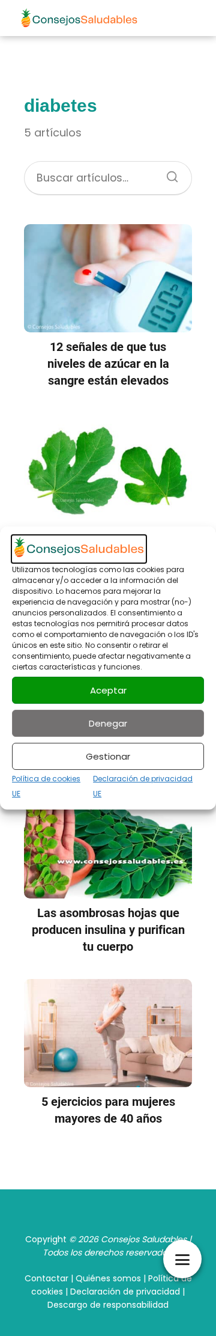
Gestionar (108, 756)
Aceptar (108, 690)
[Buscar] (168, 173)
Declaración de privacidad (125, 1292)
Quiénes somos (108, 1278)
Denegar (108, 723)
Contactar (46, 1278)
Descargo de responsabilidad (108, 1305)
